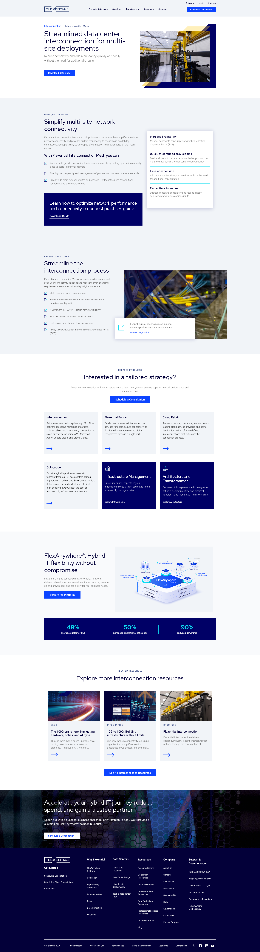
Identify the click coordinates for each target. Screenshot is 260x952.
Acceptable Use (97, 945)
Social (166, 902)
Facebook (200, 945)
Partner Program (171, 922)
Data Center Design (121, 877)
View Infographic (139, 332)
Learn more (49, 449)
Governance (169, 909)
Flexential (56, 9)
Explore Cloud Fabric (166, 449)
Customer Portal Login (199, 885)
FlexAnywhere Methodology (195, 907)
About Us (167, 868)
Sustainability (169, 895)
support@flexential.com (200, 878)
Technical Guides (196, 892)
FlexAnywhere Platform (93, 869)
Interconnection (52, 26)
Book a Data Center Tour (122, 895)
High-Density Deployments (119, 885)
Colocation (92, 878)
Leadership (168, 881)
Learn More (49, 503)
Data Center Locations (118, 869)
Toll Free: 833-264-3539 (199, 872)
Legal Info (163, 945)
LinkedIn (207, 946)
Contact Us (49, 888)
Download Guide (59, 216)
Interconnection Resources (145, 892)
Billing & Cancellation (141, 945)
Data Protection (94, 908)
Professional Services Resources (148, 912)
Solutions (91, 914)
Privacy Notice (75, 945)
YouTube (213, 946)
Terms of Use (118, 945)
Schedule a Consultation (201, 9)
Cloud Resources (146, 884)
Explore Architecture (172, 502)
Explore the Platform (62, 594)
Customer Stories (146, 920)
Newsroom (168, 888)
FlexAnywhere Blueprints (200, 899)
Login (201, 3)
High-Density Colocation (93, 886)
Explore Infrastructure (115, 502)
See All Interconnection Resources (130, 772)
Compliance (168, 915)
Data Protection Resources (145, 902)
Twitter (194, 946)
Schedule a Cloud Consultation (58, 882)
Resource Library (146, 868)
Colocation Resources (143, 876)
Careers (167, 875)
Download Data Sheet (59, 73)
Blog (140, 927)
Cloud (90, 901)
